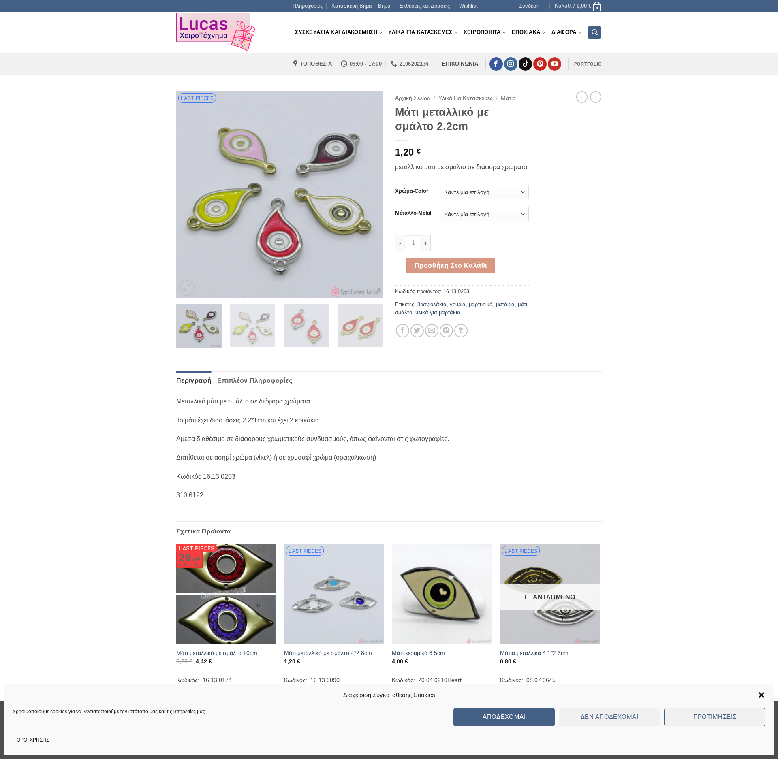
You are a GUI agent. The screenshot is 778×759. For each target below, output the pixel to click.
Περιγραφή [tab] (194, 380)
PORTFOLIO (588, 64)
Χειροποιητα (482, 32)
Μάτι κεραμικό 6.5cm (418, 653)
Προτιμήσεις (715, 716)
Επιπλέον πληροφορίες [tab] (254, 380)
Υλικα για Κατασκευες (420, 32)
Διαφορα (564, 32)
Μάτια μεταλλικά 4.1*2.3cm (534, 653)
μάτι (522, 304)
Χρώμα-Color (411, 191)
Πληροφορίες (308, 6)
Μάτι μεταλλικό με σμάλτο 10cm (216, 653)
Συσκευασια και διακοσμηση (336, 32)
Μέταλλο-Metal (413, 213)
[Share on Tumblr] (461, 330)
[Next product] (582, 96)
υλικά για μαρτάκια (437, 312)
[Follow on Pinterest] (540, 64)
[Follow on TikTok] (525, 64)
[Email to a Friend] (431, 330)
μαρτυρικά (481, 304)
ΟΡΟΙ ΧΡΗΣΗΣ (33, 740)
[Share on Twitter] (417, 330)
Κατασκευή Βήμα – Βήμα (361, 6)
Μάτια (508, 98)
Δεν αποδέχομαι (609, 716)
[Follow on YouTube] (554, 64)
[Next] (368, 194)
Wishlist (468, 6)
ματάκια (505, 304)
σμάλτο (403, 312)
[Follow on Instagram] (510, 64)
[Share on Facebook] (402, 330)
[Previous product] (595, 96)
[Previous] (190, 194)
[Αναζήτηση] (594, 32)
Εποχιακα (526, 32)
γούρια (458, 304)
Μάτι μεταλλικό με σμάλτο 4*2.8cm (328, 653)
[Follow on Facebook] (496, 64)
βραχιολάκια (432, 304)
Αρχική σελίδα (412, 98)
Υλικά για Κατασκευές (465, 98)
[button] (761, 695)
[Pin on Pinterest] (446, 330)
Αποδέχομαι (504, 716)
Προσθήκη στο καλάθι (451, 265)
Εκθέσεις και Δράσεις (425, 6)
